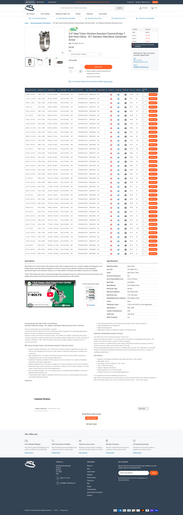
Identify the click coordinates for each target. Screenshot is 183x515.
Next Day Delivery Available (67, 18)
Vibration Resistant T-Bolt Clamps (40, 23)
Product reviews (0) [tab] (41, 408)
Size (70, 51)
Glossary (89, 495)
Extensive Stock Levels (95, 18)
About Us (90, 466)
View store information (93, 76)
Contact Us (130, 2)
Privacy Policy (64, 510)
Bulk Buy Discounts (119, 18)
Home (26, 23)
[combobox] (91, 8)
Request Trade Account (143, 2)
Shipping (89, 474)
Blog (88, 468)
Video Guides (91, 471)
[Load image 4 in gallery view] (59, 61)
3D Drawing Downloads (141, 444)
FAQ (88, 483)
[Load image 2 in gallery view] (39, 61)
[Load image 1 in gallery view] (29, 61)
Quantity (71, 68)
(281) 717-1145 (65, 478)
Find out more (108, 81)
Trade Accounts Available (146, 18)
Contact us (138, 46)
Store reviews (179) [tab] (54, 408)
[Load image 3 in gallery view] (49, 61)
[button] (153, 8)
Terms (56, 510)
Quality (89, 486)
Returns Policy (91, 477)
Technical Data (91, 489)
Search (119, 8)
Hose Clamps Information (94, 492)
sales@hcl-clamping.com (141, 67)
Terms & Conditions (123, 480)
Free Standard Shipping (39, 18)
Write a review (91, 418)
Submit (154, 473)
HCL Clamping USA (34, 510)
